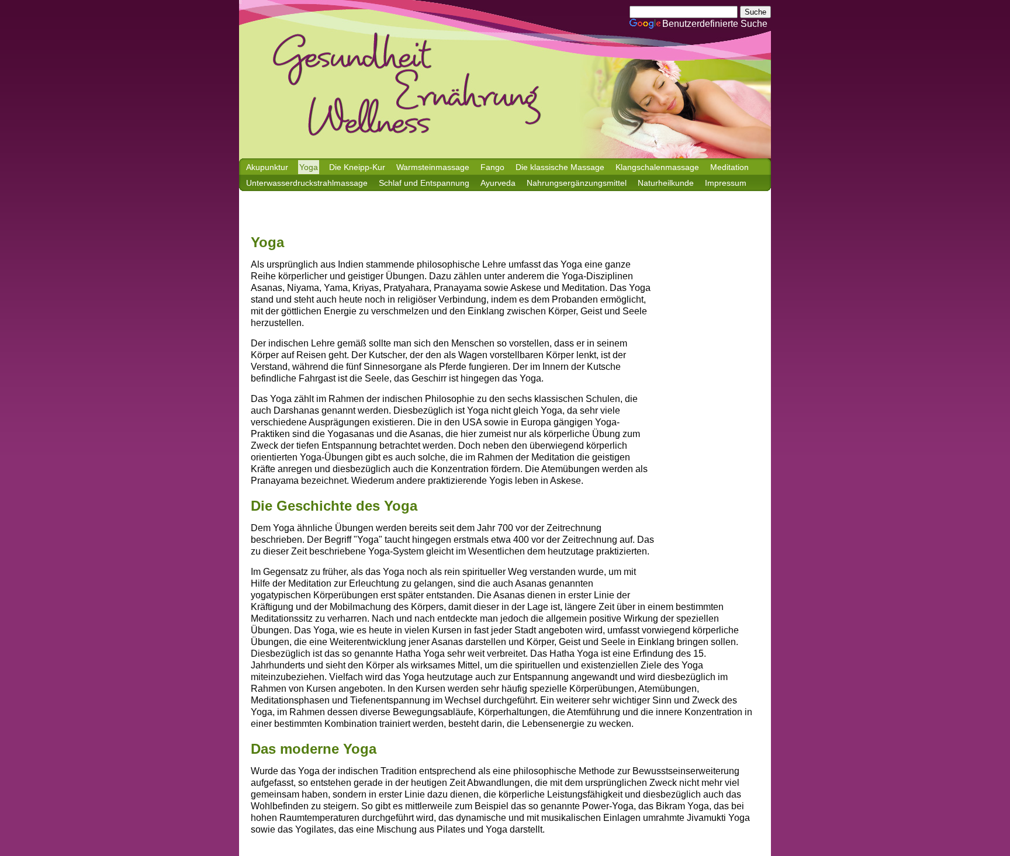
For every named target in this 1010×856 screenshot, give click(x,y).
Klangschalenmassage (657, 167)
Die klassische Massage (560, 167)
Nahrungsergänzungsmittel (577, 183)
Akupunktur (267, 167)
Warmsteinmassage (432, 167)
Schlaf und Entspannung (424, 183)
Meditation (729, 167)
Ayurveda (498, 183)
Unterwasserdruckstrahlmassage (307, 183)
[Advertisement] (463, 218)
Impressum (725, 183)
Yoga (308, 167)
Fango (492, 167)
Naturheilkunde (666, 183)
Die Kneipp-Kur (357, 167)
